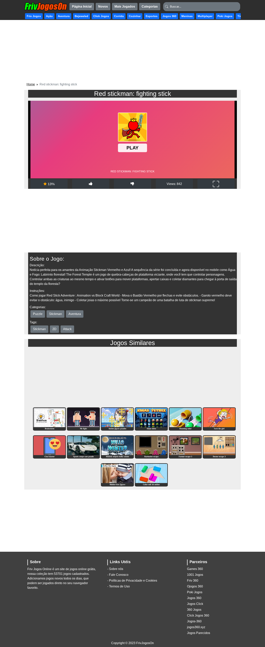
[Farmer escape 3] (185, 446)
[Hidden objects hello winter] (117, 446)
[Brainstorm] (49, 418)
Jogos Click (195, 603)
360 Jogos (194, 609)
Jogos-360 (194, 621)
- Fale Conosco (117, 574)
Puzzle (37, 314)
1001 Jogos (195, 574)
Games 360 (195, 569)
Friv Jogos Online (39, 569)
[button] (34, 16)
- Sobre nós (115, 569)
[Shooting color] (185, 418)
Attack (67, 329)
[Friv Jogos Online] (45, 6)
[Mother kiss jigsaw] (117, 474)
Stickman (55, 314)
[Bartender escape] (151, 446)
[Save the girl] (219, 418)
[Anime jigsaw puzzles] (117, 418)
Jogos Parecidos (198, 633)
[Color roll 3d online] (151, 474)
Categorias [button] (150, 6)
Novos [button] (103, 6)
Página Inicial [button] (82, 6)
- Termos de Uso (118, 586)
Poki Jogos (194, 592)
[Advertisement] (132, 52)
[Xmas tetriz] (151, 418)
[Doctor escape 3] (219, 446)
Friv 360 (192, 580)
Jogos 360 (194, 598)
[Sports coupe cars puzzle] (83, 446)
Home (31, 84)
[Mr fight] (83, 418)
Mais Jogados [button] (124, 6)
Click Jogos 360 (198, 615)
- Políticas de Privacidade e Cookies (132, 580)
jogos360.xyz (196, 627)
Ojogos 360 (195, 586)
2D (54, 329)
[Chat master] (49, 446)
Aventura (74, 314)
